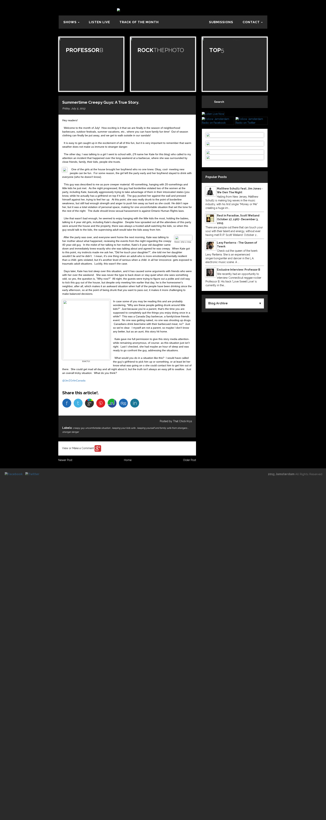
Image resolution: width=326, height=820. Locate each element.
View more (91, 64)
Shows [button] (70, 22)
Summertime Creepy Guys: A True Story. (100, 102)
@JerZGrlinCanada (73, 380)
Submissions (221, 22)
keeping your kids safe (124, 428)
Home (127, 460)
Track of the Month (139, 22)
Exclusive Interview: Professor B (238, 269)
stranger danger (70, 432)
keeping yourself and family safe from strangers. (162, 428)
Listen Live (99, 22)
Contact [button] (252, 22)
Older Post (189, 460)
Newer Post (65, 460)
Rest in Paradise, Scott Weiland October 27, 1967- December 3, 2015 (238, 219)
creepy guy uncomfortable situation (92, 428)
